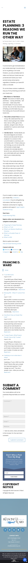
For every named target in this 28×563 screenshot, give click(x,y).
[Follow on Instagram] (10, 530)
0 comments (17, 43)
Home (6, 270)
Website (7, 249)
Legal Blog (10, 43)
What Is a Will (8, 237)
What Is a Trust (8, 227)
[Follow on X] (23, 530)
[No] (26, 557)
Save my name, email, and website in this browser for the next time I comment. (13, 433)
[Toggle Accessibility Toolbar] (25, 560)
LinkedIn (14, 252)
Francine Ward (8, 41)
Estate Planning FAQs (9, 215)
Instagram (6, 252)
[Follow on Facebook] (5, 530)
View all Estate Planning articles (12, 243)
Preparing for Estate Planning (13, 225)
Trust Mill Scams (9, 275)
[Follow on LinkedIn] (14, 530)
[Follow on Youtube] (18, 530)
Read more (22, 289)
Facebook (15, 249)
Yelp (21, 252)
